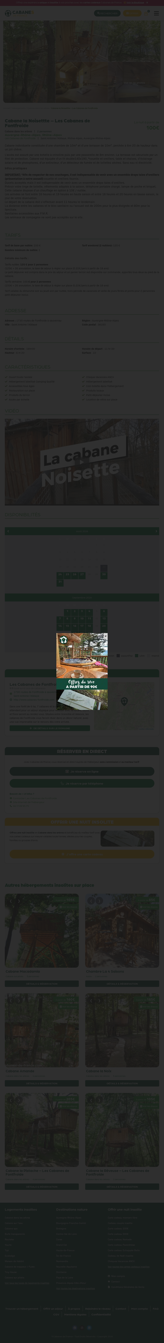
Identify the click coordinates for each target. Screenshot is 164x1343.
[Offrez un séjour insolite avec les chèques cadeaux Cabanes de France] (82, 671)
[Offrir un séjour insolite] (82, 699)
